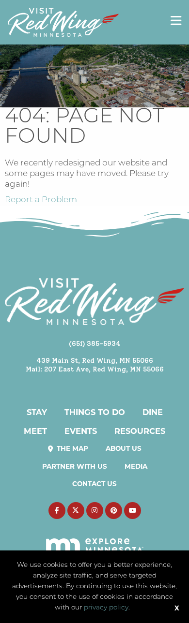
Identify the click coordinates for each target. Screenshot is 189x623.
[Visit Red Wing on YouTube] (132, 510)
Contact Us (94, 484)
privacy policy (106, 608)
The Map (71, 448)
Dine (152, 412)
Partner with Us (74, 466)
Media (136, 466)
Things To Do (94, 412)
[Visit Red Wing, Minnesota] (63, 22)
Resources (139, 431)
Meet (35, 431)
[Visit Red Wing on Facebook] (56, 510)
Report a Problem (41, 200)
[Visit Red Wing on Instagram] (94, 510)
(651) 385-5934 (95, 343)
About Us (124, 448)
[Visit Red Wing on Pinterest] (113, 510)
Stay (37, 412)
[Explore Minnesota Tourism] (94, 540)
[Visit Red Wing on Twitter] (75, 510)
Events (80, 431)
